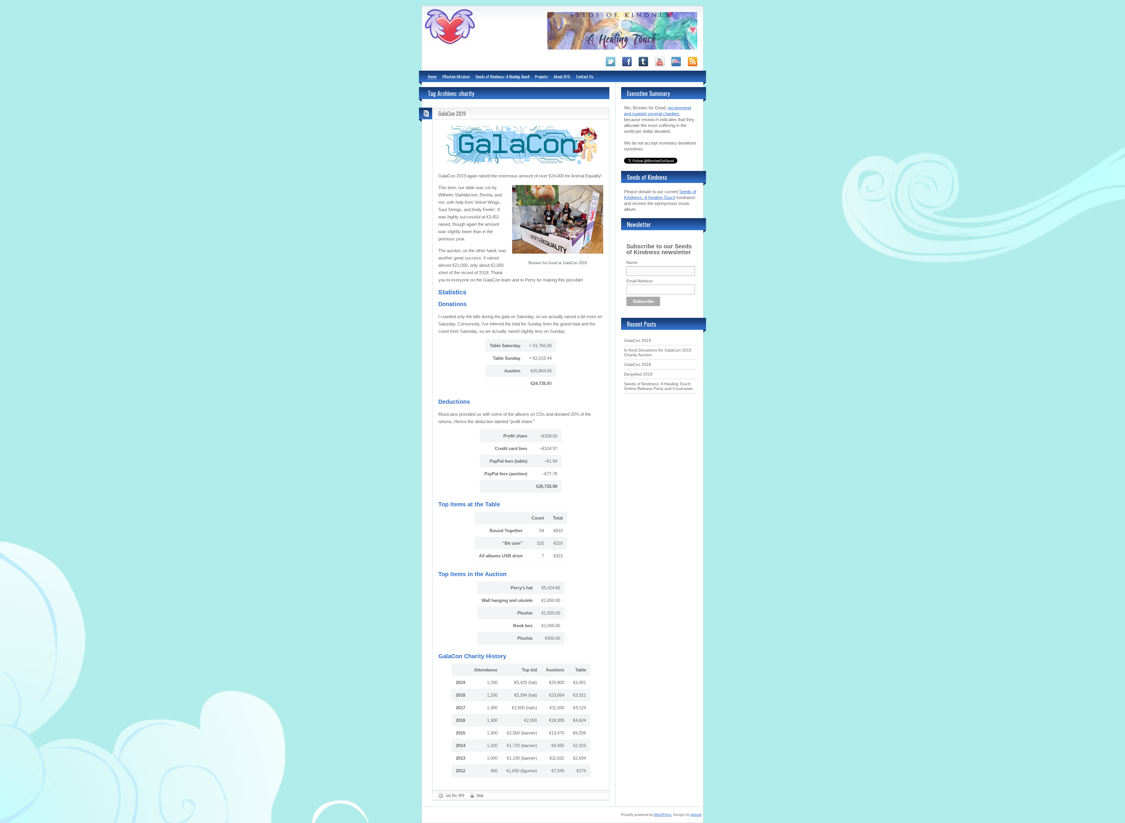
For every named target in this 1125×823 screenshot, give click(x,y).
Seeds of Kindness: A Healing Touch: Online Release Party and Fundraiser (658, 386)
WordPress (662, 815)
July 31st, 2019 (455, 795)
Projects (541, 76)
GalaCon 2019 (452, 113)
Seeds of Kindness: (502, 76)
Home (432, 76)
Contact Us (584, 76)
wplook (696, 815)
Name (632, 262)
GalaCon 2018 (637, 364)
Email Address (639, 281)
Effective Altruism (456, 76)
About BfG (562, 76)
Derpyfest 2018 (638, 374)
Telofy (479, 795)
